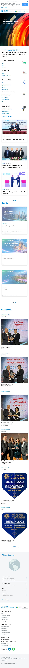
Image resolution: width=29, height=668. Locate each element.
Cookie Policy (4, 7)
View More (5, 27)
